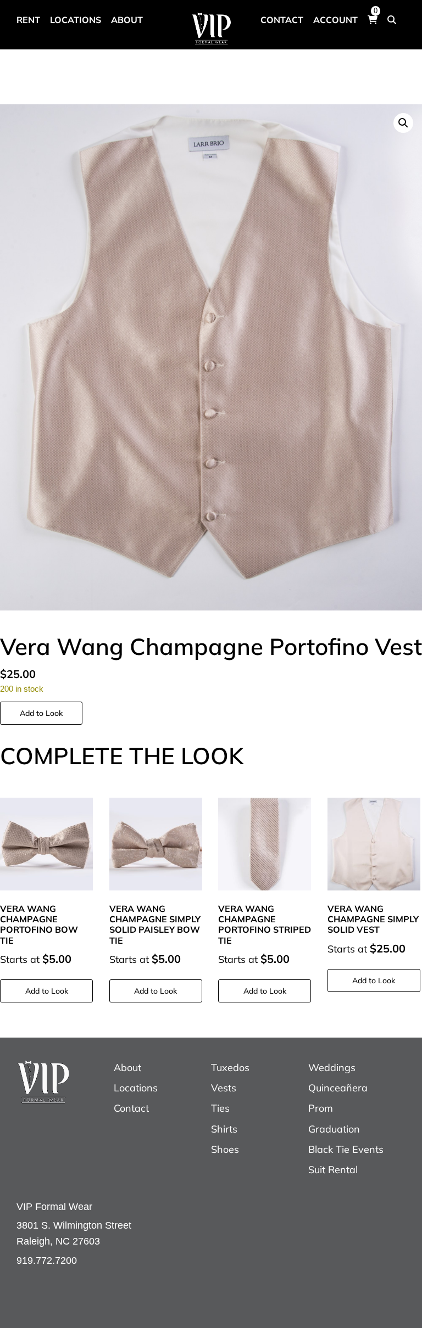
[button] (403, 123)
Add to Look (41, 713)
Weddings (332, 1067)
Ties (220, 1108)
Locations (136, 1088)
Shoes (225, 1149)
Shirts (224, 1129)
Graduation (334, 1129)
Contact (131, 1108)
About (127, 1067)
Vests (223, 1088)
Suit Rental (333, 1169)
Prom (320, 1108)
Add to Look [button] (46, 991)
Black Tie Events (346, 1149)
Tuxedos (230, 1067)
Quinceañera (338, 1088)
